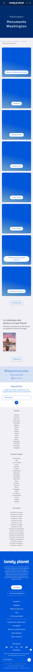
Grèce (17, 429)
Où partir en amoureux (16, 539)
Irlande (16, 431)
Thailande (16, 448)
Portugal (16, 444)
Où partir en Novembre (16, 533)
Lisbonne (16, 466)
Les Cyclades (16, 462)
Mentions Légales (8, 663)
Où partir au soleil (16, 541)
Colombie (16, 423)
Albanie (16, 415)
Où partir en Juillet (16, 524)
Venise (16, 497)
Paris (16, 481)
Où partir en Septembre (16, 529)
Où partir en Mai (16, 520)
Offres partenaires (16, 616)
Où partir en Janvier (16, 512)
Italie (16, 435)
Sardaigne (16, 489)
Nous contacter (16, 637)
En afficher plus (16, 303)
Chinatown (16, 103)
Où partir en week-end (16, 537)
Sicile (16, 491)
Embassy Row (16, 166)
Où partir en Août (16, 527)
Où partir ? (16, 601)
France (16, 427)
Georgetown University (16, 291)
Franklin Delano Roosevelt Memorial (16, 259)
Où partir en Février (16, 514)
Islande (16, 433)
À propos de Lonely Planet (16, 622)
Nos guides (16, 587)
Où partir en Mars (16, 516)
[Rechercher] (27, 3)
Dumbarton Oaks (16, 135)
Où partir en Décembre (16, 535)
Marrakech (16, 477)
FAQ (16, 612)
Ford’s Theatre (16, 197)
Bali (16, 460)
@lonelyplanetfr (18, 378)
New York (16, 479)
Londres (16, 469)
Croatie (16, 417)
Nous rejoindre (16, 633)
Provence (16, 485)
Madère (16, 499)
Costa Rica (16, 421)
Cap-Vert (16, 419)
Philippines (16, 441)
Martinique (16, 475)
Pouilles (16, 483)
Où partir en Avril (16, 518)
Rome (16, 487)
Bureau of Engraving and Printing (16, 72)
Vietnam (16, 502)
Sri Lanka (16, 446)
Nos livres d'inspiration (17, 593)
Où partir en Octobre (16, 531)
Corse (16, 464)
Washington (16, 17)
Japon (16, 437)
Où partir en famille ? (16, 543)
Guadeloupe (17, 471)
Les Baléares (16, 495)
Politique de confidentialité (21, 663)
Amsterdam (16, 458)
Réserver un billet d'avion (16, 629)
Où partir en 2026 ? (16, 545)
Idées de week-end (16, 609)
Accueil (3, 41)
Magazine (16, 605)
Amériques (9, 41)
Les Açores (16, 493)
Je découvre (16, 359)
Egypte (16, 425)
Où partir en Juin (16, 522)
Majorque (16, 473)
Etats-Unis (16, 41)
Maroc (16, 439)
